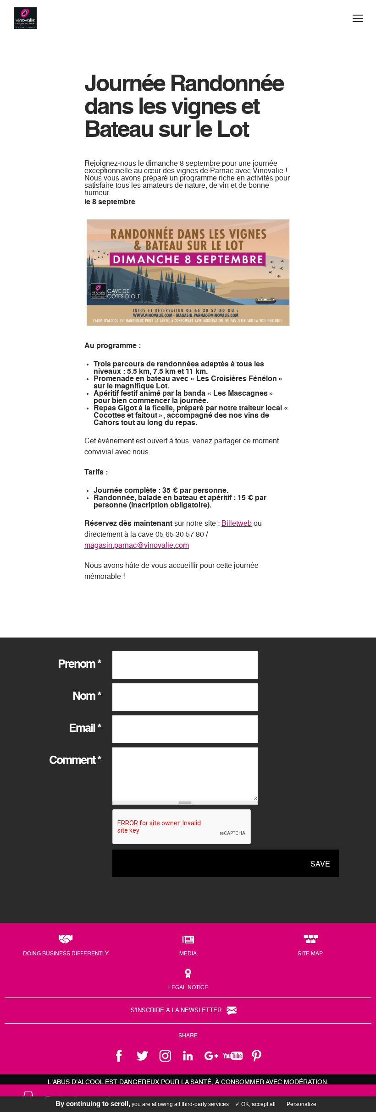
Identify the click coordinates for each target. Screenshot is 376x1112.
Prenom (79, 664)
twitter (142, 1055)
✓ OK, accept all (255, 1104)
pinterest (256, 1055)
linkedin (188, 1055)
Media (188, 954)
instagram (165, 1055)
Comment (75, 761)
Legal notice (188, 988)
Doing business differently (66, 954)
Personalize (301, 1104)
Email (85, 729)
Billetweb (236, 524)
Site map (310, 954)
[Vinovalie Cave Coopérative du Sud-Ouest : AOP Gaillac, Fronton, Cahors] (25, 18)
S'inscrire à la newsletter (176, 1011)
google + (210, 1055)
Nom (86, 697)
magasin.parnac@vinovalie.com (136, 546)
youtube (233, 1055)
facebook (119, 1055)
